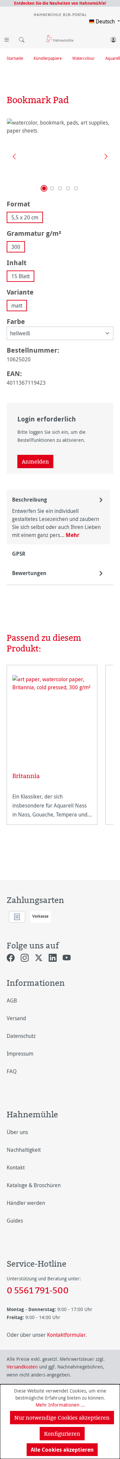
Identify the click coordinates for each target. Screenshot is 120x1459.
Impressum (20, 1053)
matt (16, 305)
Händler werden (26, 1203)
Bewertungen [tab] (29, 573)
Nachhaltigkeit (24, 1149)
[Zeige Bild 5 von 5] (76, 188)
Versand (16, 1018)
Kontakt (16, 1167)
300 (15, 246)
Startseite (15, 58)
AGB (12, 1000)
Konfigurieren (62, 1433)
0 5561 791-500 (38, 1290)
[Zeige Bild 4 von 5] (68, 188)
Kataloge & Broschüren (34, 1185)
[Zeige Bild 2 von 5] (52, 188)
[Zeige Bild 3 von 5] (60, 188)
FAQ (12, 1071)
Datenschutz (21, 1036)
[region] (60, 156)
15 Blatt (20, 276)
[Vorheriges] (12, 156)
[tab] (58, 517)
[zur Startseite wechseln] (60, 38)
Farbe (16, 321)
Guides (15, 1220)
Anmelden (35, 461)
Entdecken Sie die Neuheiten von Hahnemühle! (60, 3)
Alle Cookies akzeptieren (62, 1449)
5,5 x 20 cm (24, 217)
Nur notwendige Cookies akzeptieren (62, 1417)
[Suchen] (20, 38)
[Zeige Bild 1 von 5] (44, 188)
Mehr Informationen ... (60, 1405)
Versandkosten (22, 1366)
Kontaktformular (66, 1334)
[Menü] (6, 38)
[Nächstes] (104, 156)
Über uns (17, 1132)
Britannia (26, 776)
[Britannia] (52, 715)
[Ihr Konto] (113, 38)
